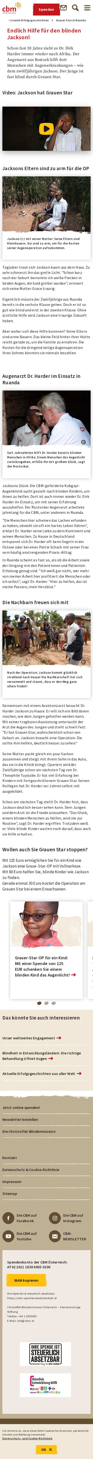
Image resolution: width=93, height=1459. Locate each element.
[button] (83, 228)
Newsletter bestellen (20, 1119)
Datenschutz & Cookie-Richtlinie (30, 1169)
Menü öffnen (87, 8)
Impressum (12, 1181)
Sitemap (9, 1193)
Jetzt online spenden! (21, 1107)
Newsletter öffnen (63, 8)
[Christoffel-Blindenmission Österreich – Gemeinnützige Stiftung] (11, 7)
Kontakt (9, 1157)
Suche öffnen (75, 7)
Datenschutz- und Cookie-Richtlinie (27, 1438)
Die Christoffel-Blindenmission (29, 1131)
